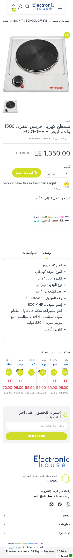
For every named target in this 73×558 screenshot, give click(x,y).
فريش (67, 121)
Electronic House (17, 551)
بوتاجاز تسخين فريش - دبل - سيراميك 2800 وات (42, 364)
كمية (67, 167)
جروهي (20, 360)
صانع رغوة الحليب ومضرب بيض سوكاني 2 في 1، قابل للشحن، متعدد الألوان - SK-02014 (53, 364)
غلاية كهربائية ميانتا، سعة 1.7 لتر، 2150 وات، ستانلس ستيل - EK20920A (64, 364)
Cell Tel (8, 360)
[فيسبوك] (59, 505)
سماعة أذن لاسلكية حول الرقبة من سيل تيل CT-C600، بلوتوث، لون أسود (8, 364)
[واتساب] (68, 505)
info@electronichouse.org (51, 496)
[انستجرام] (51, 505)
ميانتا (66, 360)
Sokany (53, 360)
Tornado (31, 360)
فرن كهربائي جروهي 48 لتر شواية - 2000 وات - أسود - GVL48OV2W (19, 364)
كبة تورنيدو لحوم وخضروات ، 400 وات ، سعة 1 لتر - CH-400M (31, 364)
